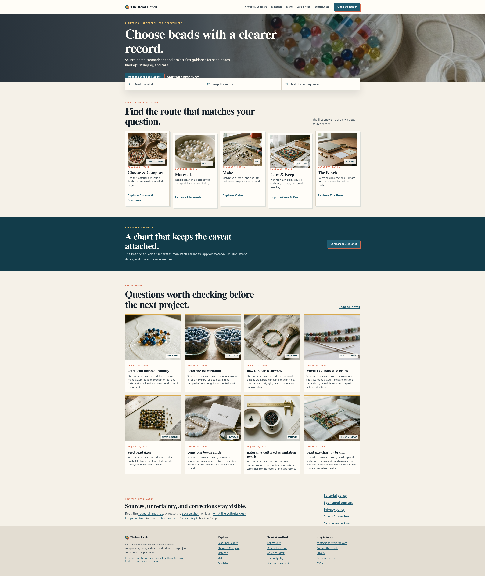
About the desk (276, 553)
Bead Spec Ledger (228, 543)
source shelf (190, 513)
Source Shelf (274, 543)
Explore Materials (188, 197)
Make (289, 6)
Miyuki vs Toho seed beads (327, 371)
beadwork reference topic (179, 518)
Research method (277, 548)
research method (150, 513)
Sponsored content (338, 503)
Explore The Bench (332, 195)
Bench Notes (322, 6)
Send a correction (337, 523)
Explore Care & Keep (285, 197)
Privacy (321, 553)
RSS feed (321, 563)
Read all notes (349, 307)
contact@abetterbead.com (332, 543)
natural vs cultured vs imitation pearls (271, 454)
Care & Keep (304, 6)
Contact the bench (327, 548)
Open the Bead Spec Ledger (144, 76)
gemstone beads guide (204, 452)
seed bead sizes (139, 452)
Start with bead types (183, 77)
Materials (276, 6)
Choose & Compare (256, 6)
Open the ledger (347, 6)
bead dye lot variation (204, 371)
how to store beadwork (264, 371)
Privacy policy (334, 509)
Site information (336, 516)
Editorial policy (335, 496)
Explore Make (233, 195)
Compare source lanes (343, 244)
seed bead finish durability (148, 371)
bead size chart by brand (325, 452)
